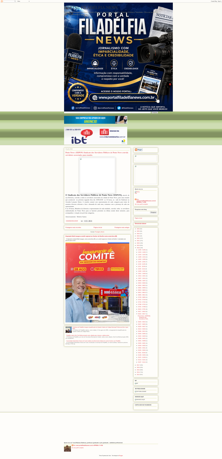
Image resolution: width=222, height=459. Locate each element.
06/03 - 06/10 (142, 321)
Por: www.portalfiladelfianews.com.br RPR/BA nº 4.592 (146, 201)
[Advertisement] (111, 427)
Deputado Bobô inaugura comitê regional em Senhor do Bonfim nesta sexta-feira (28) (91, 236)
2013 (138, 374)
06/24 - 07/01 (142, 309)
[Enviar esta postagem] (81, 221)
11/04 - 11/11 (141, 269)
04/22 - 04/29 (142, 336)
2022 (138, 238)
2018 (138, 247)
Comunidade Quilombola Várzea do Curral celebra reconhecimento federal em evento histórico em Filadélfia (93, 341)
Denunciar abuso (140, 223)
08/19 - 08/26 (142, 290)
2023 (138, 236)
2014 (138, 372)
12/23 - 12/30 (142, 252)
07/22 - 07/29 (142, 299)
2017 (138, 365)
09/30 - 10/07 (142, 280)
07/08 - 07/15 (142, 304)
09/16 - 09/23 (142, 285)
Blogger (121, 455)
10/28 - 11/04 (142, 271)
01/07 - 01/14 (142, 362)
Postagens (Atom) (99, 232)
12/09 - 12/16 (142, 257)
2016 (138, 367)
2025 (138, 231)
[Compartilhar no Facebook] (90, 221)
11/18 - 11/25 (142, 264)
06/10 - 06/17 (142, 314)
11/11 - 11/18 (141, 266)
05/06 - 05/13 (142, 331)
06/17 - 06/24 (142, 311)
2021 (138, 240)
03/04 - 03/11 (142, 348)
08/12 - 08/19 (142, 292)
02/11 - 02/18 (142, 352)
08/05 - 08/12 (142, 295)
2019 (138, 245)
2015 (138, 370)
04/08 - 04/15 (142, 338)
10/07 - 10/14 (142, 278)
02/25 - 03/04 (142, 350)
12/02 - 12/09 (142, 259)
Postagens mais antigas (122, 227)
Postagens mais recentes (73, 227)
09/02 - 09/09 (142, 287)
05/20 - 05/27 (142, 326)
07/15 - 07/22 (142, 302)
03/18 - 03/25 (142, 345)
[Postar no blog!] (86, 221)
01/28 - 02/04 (142, 355)
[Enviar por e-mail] (85, 221)
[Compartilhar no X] (88, 221)
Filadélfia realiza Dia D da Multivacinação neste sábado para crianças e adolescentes (87, 335)
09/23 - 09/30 (142, 283)
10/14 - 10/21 (142, 276)
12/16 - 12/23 (142, 254)
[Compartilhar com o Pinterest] (91, 221)
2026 (138, 229)
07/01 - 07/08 (142, 306)
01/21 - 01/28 (142, 357)
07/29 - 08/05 (142, 297)
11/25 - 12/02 (142, 261)
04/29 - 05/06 (142, 333)
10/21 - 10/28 (142, 273)
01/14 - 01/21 (142, 359)
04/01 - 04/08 (142, 340)
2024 (138, 233)
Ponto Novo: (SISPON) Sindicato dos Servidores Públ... (144, 317)
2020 (138, 243)
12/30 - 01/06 (142, 250)
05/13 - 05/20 (142, 329)
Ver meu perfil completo (141, 204)
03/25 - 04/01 (142, 343)
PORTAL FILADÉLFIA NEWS (91, 7)
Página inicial (98, 227)
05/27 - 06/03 (142, 324)
